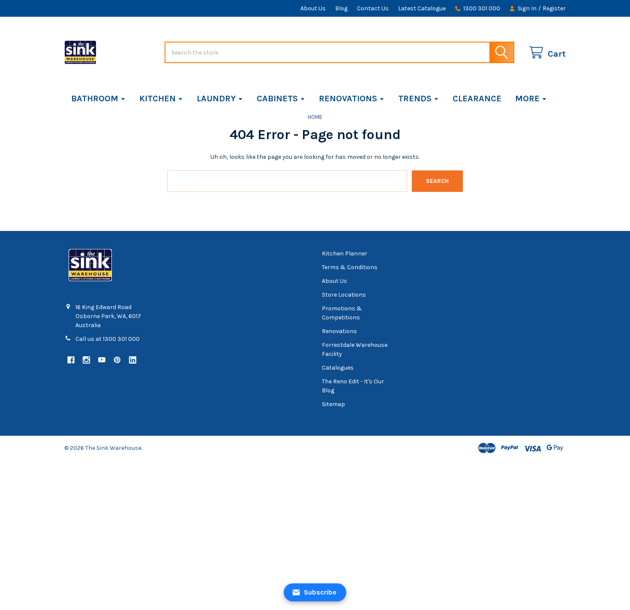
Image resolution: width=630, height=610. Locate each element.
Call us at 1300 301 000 (107, 339)
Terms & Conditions (350, 267)
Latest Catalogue (422, 8)
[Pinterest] (117, 360)
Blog (341, 8)
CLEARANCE (477, 98)
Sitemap (333, 404)
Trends (415, 98)
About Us (313, 8)
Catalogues (338, 367)
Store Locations (344, 294)
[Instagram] (86, 360)
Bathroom (94, 98)
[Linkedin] (132, 360)
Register (554, 8)
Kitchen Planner (344, 253)
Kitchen (157, 98)
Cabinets (277, 98)
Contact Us (373, 8)
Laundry (216, 98)
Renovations (348, 98)
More (527, 98)
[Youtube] (101, 360)
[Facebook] (71, 360)
